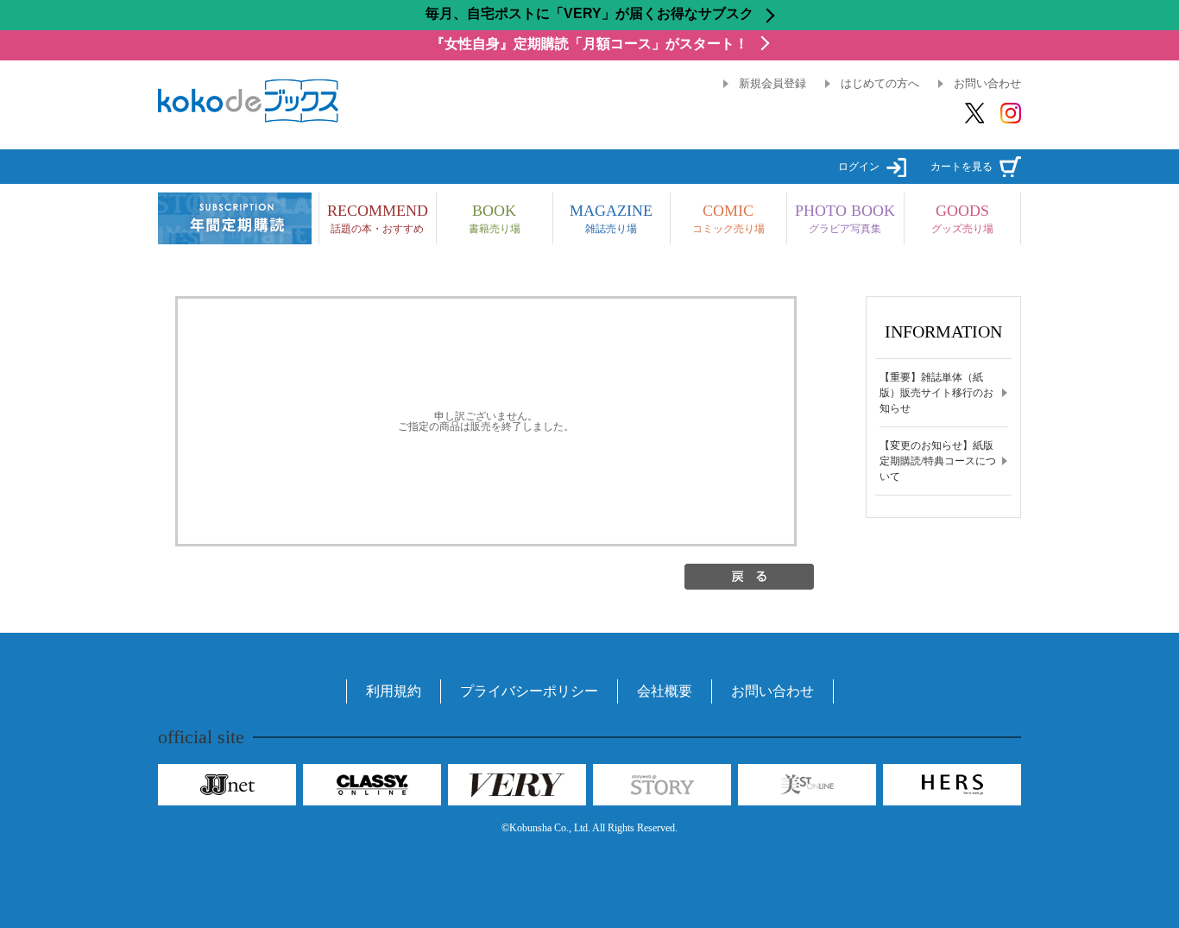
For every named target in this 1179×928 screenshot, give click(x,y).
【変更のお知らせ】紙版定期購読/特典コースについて (938, 461)
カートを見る (961, 167)
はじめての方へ (880, 83)
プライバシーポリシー (529, 691)
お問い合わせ (987, 83)
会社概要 (664, 691)
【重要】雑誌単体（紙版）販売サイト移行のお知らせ (936, 392)
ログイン (859, 167)
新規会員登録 (772, 83)
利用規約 (393, 691)
